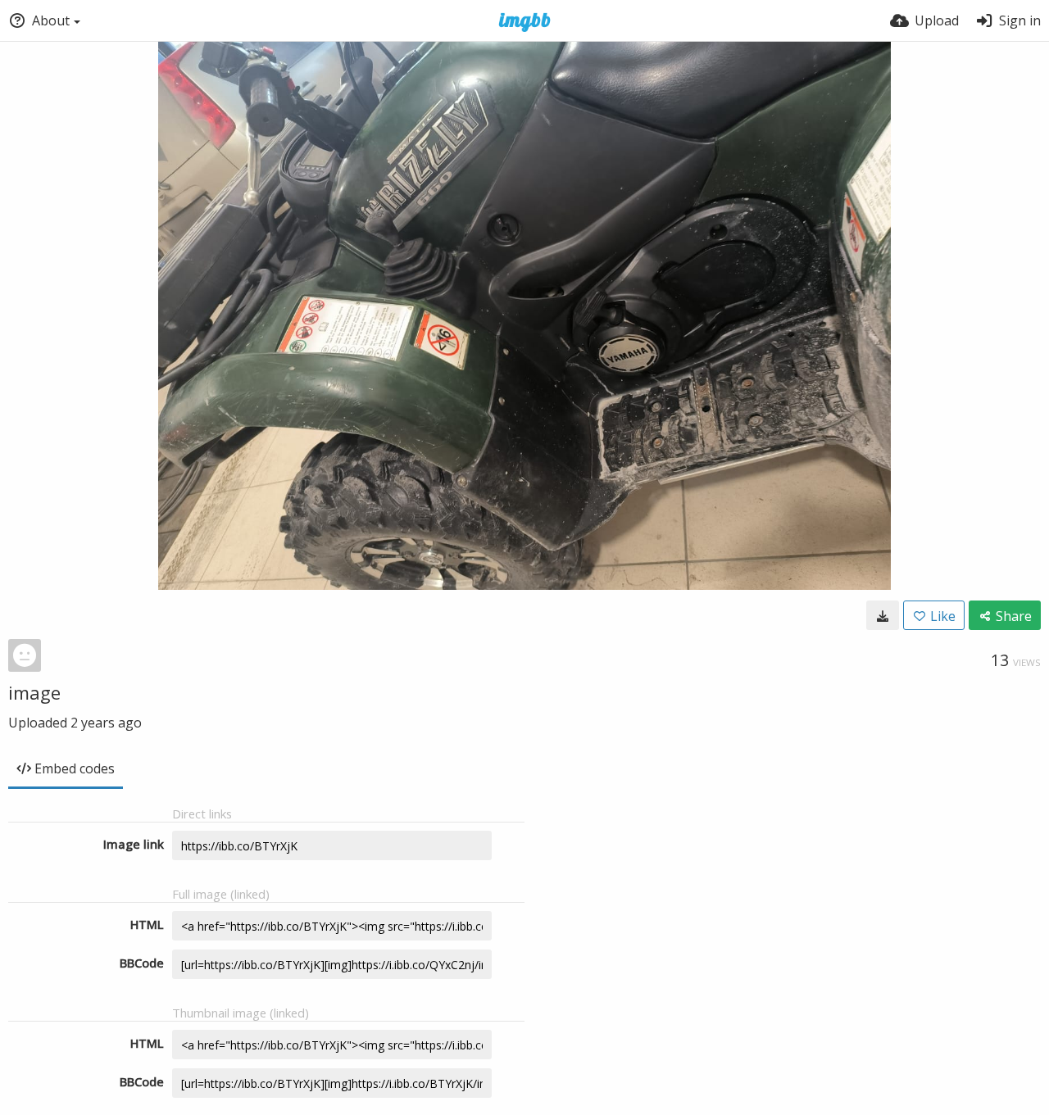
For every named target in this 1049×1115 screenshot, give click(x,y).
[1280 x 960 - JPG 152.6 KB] (882, 615)
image (34, 692)
